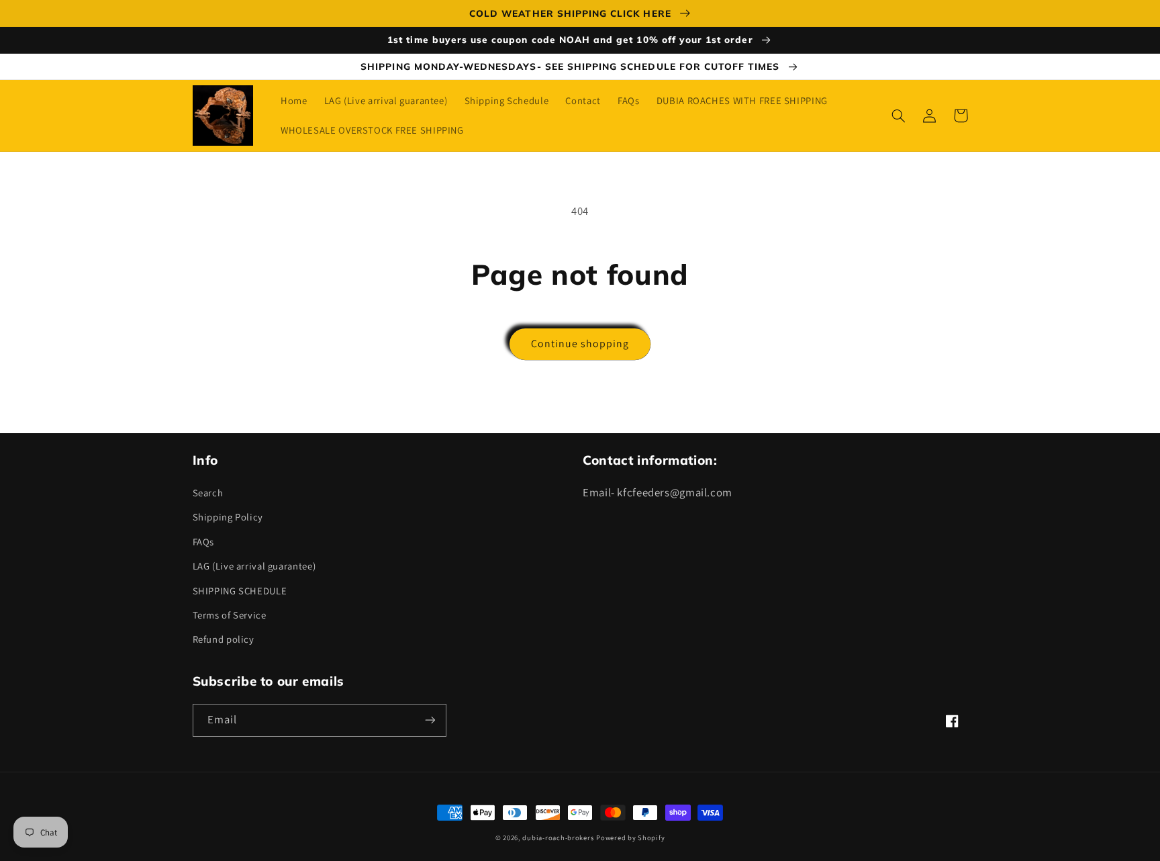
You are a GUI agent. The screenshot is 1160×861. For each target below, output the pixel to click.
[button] (898, 115)
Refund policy (223, 639)
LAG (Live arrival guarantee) (254, 565)
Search (208, 492)
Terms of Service (230, 614)
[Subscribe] (429, 720)
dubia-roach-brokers (557, 837)
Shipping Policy (228, 516)
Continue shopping (580, 343)
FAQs (204, 541)
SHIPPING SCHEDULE (240, 590)
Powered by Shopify (630, 837)
